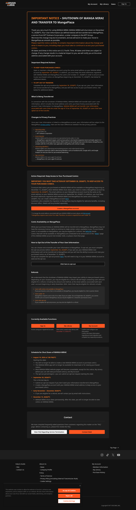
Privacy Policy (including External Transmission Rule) (59, 479)
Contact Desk (87, 432)
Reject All (69, 496)
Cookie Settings (45, 481)
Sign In (124, 4)
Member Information (100, 467)
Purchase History (99, 472)
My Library (104, 4)
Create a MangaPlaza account (68, 208)
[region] (42, 495)
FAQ (17, 467)
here (67, 199)
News (113, 4)
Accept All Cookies (69, 491)
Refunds (88, 231)
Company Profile (46, 470)
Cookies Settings (69, 501)
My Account (92, 4)
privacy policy (45, 125)
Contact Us (20, 470)
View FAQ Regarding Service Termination (49, 432)
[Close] (80, 485)
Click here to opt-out (68, 264)
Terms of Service (46, 476)
